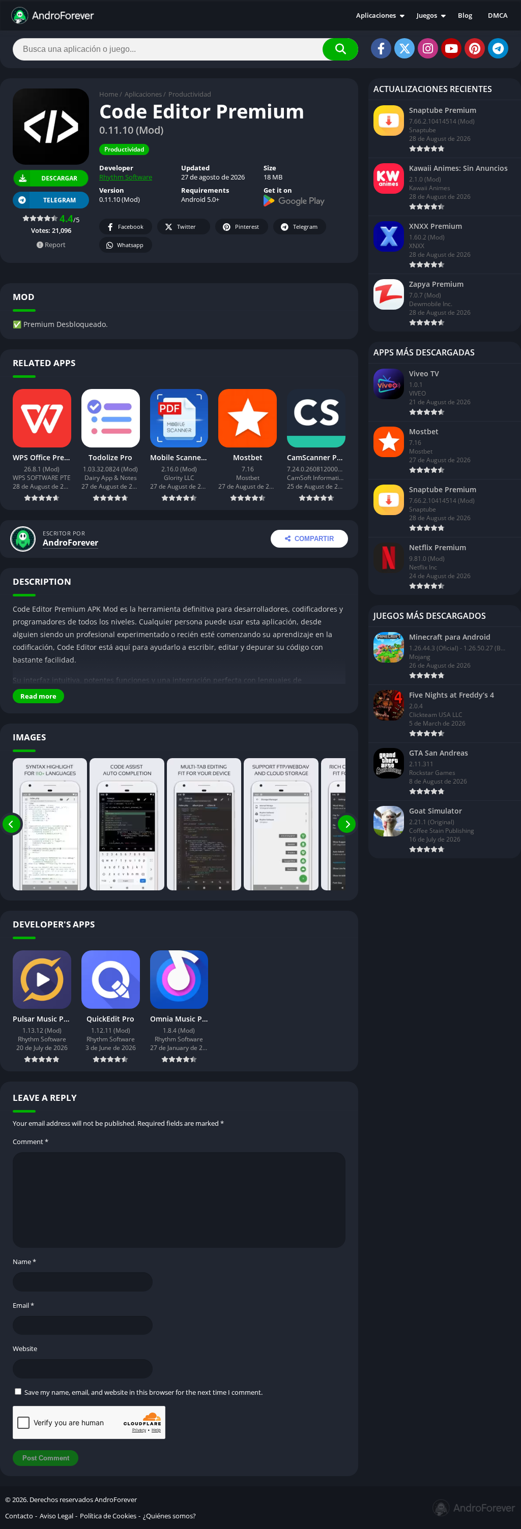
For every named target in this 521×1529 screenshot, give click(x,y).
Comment (30, 1141)
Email (23, 1305)
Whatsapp (130, 245)
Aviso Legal (56, 1515)
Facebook (130, 226)
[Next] (346, 824)
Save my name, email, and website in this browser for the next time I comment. (143, 1392)
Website (25, 1348)
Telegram (305, 226)
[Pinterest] (475, 48)
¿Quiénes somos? (169, 1515)
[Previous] (11, 824)
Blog (465, 15)
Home (108, 94)
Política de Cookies (108, 1515)
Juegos (427, 15)
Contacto (19, 1515)
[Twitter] (404, 48)
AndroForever (70, 542)
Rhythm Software (125, 177)
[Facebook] (381, 48)
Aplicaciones (376, 15)
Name (24, 1261)
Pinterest (247, 226)
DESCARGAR (59, 178)
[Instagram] (428, 48)
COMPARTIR (314, 539)
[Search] (340, 49)
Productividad (189, 94)
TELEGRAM (59, 200)
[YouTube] (451, 48)
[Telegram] (498, 48)
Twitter (186, 226)
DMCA (498, 15)
